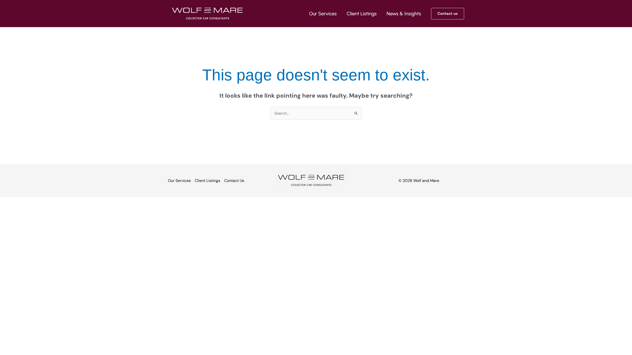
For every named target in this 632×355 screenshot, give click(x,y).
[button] (447, 13)
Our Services (179, 180)
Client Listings (207, 180)
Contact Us (234, 180)
